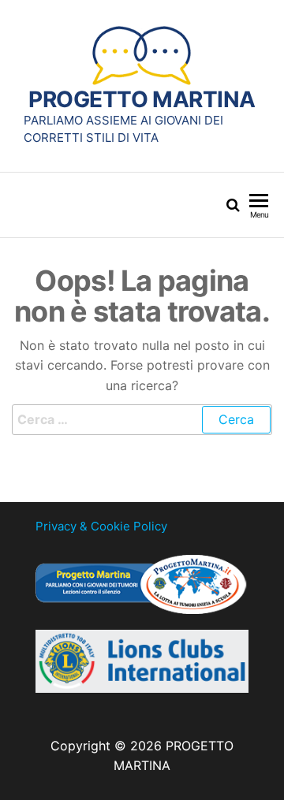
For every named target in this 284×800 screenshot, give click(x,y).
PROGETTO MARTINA (141, 99)
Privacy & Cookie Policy (101, 526)
